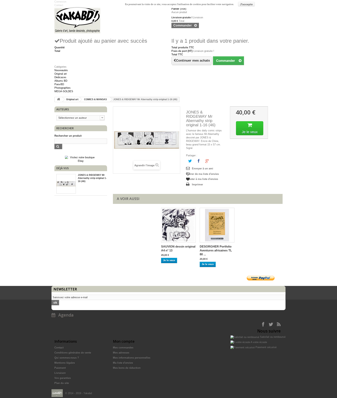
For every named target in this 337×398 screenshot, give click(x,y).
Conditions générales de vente (72, 352)
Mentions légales (64, 362)
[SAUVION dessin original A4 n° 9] (178, 225)
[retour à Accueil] (58, 99)
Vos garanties (62, 378)
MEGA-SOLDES (63, 91)
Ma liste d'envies (123, 362)
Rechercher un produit (68, 135)
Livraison (60, 372)
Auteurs (62, 109)
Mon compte (124, 341)
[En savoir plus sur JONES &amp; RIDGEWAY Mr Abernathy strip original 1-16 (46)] (66, 184)
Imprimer (197, 184)
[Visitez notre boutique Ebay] (81, 158)
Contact (59, 347)
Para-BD (59, 84)
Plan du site (61, 383)
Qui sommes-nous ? (66, 357)
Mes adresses (121, 352)
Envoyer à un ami (202, 168)
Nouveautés (61, 70)
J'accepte (246, 4)
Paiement (60, 367)
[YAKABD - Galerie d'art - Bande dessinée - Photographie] (110, 20)
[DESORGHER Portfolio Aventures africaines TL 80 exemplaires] (217, 225)
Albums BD (60, 80)
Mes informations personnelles (131, 357)
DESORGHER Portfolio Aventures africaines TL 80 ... (216, 250)
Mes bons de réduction (127, 367)
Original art (60, 73)
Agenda (64, 315)
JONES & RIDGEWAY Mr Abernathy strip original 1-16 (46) (92, 178)
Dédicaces (60, 77)
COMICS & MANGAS (95, 99)
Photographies (62, 87)
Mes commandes (123, 347)
